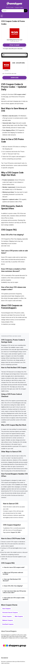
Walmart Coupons (7, 620)
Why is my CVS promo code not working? (13, 573)
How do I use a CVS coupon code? (14, 567)
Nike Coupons (19, 616)
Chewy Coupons (7, 616)
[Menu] (2, 16)
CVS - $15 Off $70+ (18, 63)
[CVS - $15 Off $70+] (6, 65)
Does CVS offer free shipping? (13, 586)
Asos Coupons (6, 608)
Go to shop (15, 45)
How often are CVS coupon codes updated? (14, 598)
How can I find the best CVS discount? (12, 580)
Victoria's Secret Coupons (10, 612)
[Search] (26, 10)
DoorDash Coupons (7, 624)
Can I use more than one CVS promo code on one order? (14, 591)
